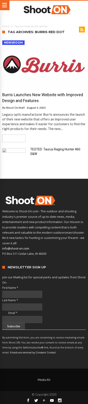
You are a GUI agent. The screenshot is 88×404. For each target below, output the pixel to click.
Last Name (10, 300)
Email (9, 313)
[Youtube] (52, 400)
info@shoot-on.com (15, 248)
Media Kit (44, 380)
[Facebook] (28, 400)
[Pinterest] (44, 400)
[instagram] (59, 400)
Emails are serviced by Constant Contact (33, 352)
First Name (10, 288)
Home (5, 26)
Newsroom (13, 42)
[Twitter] (36, 400)
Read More (12, 138)
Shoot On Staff (15, 107)
